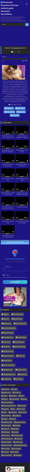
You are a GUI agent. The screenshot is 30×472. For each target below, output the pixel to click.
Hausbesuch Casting (20, 346)
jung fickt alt (6, 428)
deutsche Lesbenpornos (9, 328)
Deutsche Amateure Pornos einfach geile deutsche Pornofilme (9, 8)
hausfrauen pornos (20, 422)
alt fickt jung (6, 389)
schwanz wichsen (7, 445)
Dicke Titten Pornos (8, 332)
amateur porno (6, 392)
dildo (13, 409)
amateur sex (17, 392)
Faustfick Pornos (22, 337)
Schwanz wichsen (21, 369)
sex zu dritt (5, 451)
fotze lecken (23, 412)
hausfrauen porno (7, 422)
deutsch (24, 399)
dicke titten (5, 409)
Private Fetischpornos (9, 365)
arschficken (13, 395)
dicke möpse (23, 405)
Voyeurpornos (19, 378)
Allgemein (6, 314)
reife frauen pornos (7, 438)
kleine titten (15, 428)
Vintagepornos (7, 378)
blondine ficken (15, 399)
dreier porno (22, 409)
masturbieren (6, 432)
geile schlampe (6, 415)
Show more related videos (15, 242)
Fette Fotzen (7, 342)
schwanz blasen (7, 442)
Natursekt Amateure (8, 355)
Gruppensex (10, 108)
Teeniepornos (21, 108)
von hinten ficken (7, 455)
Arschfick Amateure (18, 314)
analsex (5, 395)
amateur (15, 389)
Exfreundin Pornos (8, 337)
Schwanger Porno (8, 369)
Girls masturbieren (19, 342)
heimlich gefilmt (7, 425)
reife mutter (19, 438)
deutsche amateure (8, 402)
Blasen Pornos (7, 323)
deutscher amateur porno (9, 405)
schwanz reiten (18, 442)
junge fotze (17, 425)
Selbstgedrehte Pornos (9, 374)
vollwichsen (15, 451)
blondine (5, 399)
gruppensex (21, 111)
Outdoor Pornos (7, 360)
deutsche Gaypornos (21, 323)
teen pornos (15, 115)
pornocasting (6, 435)
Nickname (8, 266)
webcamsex (18, 455)
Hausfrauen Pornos (8, 351)
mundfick (16, 432)
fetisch (4, 412)
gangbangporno (10, 111)
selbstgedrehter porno (21, 445)
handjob (5, 418)
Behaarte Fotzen (18, 318)
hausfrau (13, 418)
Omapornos (21, 355)
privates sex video (17, 435)
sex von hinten (16, 448)
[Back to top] (25, 467)
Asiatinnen (6, 318)
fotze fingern (13, 412)
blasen (22, 395)
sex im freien (6, 448)
